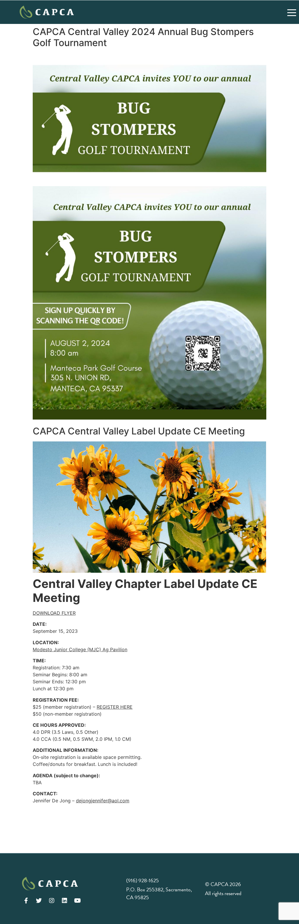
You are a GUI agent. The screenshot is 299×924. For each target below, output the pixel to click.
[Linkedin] (64, 900)
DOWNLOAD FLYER (54, 613)
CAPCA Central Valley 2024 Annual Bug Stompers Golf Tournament (143, 37)
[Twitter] (39, 900)
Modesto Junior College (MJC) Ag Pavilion (80, 649)
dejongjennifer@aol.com (102, 801)
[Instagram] (51, 900)
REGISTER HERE (115, 707)
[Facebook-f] (26, 900)
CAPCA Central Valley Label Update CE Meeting (139, 431)
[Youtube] (77, 900)
